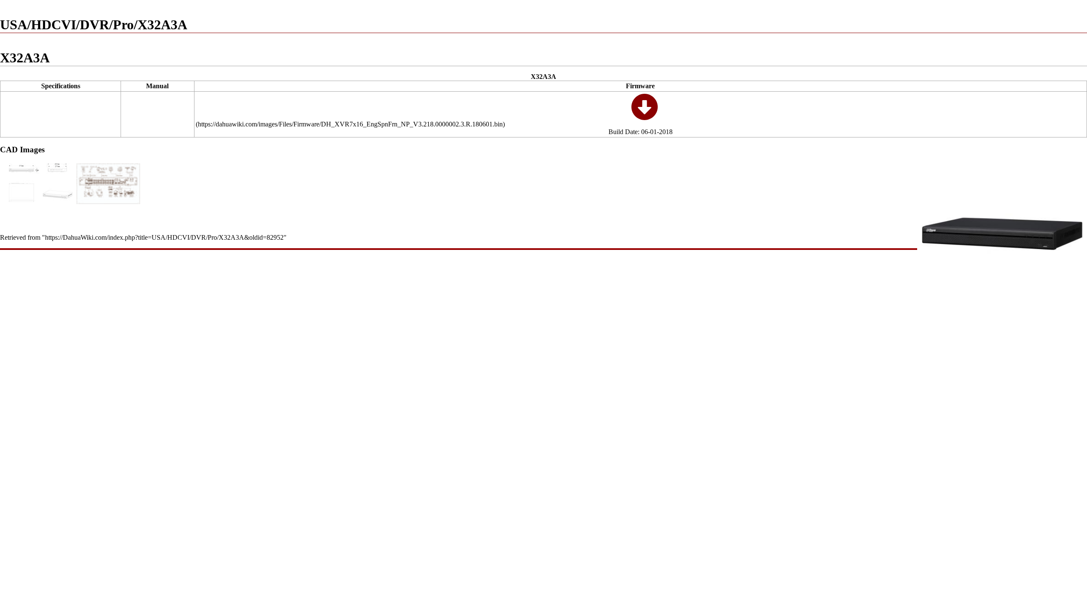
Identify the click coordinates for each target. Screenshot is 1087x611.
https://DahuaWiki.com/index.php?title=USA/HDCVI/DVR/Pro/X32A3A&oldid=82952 (164, 237)
